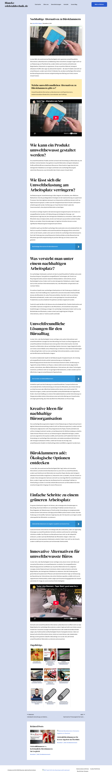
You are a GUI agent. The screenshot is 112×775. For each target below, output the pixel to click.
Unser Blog (74, 4)
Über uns (46, 4)
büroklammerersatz (45, 754)
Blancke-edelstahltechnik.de (16, 4)
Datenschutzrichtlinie (82, 769)
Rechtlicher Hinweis (82, 771)
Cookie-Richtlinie (95, 769)
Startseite (38, 4)
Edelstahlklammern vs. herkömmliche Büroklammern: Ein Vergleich (41, 748)
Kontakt (66, 4)
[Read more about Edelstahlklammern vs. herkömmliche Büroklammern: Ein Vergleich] (42, 737)
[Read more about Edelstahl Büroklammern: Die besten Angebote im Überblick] (69, 732)
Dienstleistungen (56, 4)
